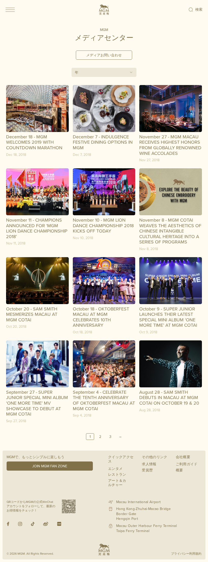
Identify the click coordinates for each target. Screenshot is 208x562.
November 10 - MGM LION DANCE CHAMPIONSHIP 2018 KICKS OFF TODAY (103, 225)
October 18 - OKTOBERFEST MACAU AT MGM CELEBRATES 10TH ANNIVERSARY (101, 317)
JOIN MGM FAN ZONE (49, 466)
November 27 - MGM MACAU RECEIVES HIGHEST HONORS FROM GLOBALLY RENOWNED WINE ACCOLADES (170, 145)
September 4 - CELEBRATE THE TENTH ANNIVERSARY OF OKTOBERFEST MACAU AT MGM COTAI (104, 400)
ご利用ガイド (187, 464)
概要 (179, 470)
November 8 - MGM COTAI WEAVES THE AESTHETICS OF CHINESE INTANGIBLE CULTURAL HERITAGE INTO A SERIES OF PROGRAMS (170, 231)
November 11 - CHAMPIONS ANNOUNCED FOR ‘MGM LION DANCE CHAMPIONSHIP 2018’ (36, 228)
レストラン (117, 474)
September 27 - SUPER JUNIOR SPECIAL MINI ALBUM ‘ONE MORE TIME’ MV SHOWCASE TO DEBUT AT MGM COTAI (37, 403)
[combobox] (104, 72)
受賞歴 (147, 470)
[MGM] (104, 10)
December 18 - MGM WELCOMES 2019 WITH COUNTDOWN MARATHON (34, 142)
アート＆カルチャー (117, 483)
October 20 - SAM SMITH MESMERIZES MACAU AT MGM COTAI (31, 314)
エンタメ (115, 468)
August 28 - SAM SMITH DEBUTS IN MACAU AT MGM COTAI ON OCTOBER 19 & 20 (169, 397)
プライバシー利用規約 (186, 553)
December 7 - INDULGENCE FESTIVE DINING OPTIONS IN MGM (103, 142)
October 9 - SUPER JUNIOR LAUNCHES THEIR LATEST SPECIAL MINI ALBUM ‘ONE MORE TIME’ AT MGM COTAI (168, 317)
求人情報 (149, 464)
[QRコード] (69, 506)
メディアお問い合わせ (104, 55)
